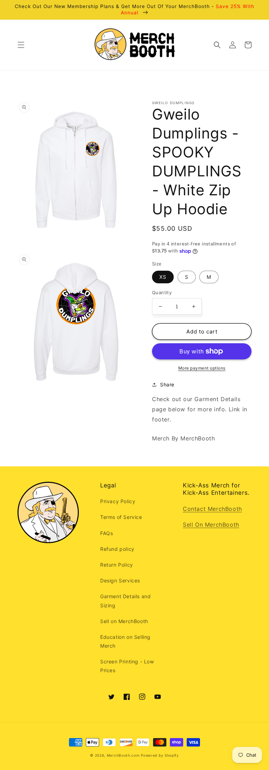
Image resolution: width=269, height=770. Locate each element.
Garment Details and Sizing (125, 600)
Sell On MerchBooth (211, 524)
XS (162, 277)
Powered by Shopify (160, 755)
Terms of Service (121, 517)
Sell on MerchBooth (124, 621)
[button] (21, 45)
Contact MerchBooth (212, 508)
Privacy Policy (117, 501)
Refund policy (117, 549)
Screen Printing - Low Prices (127, 665)
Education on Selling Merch (125, 641)
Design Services (120, 580)
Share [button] (167, 384)
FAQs (106, 533)
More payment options (202, 368)
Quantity (162, 292)
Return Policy (116, 565)
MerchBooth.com (123, 755)
